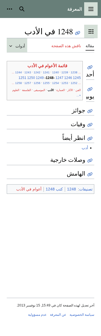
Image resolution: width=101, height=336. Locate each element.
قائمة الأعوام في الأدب (47, 65)
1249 (40, 78)
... (79, 72)
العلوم (15, 90)
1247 (59, 78)
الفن (78, 90)
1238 (74, 72)
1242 (37, 72)
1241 (46, 72)
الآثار (70, 90)
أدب (85, 148)
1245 (77, 78)
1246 (68, 78)
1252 (74, 83)
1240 (55, 72)
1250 (31, 78)
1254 (55, 83)
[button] (91, 9)
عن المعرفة (58, 315)
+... (79, 95)
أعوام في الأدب (29, 189)
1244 (18, 72)
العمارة (60, 90)
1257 (27, 83)
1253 (64, 83)
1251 (22, 78)
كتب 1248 (54, 189)
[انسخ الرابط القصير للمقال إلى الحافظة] (77, 33)
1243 (27, 72)
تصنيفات (86, 189)
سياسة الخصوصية (82, 315)
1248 (71, 189)
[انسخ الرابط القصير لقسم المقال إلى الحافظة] (90, 67)
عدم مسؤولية (37, 315)
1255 (46, 83)
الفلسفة (26, 90)
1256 (37, 83)
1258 (18, 83)
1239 (64, 72)
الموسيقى (39, 90)
